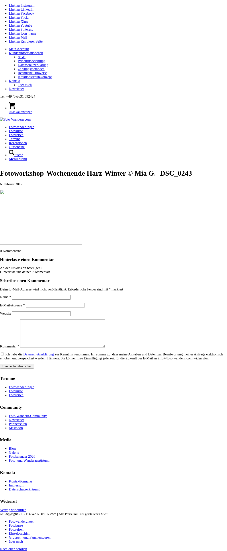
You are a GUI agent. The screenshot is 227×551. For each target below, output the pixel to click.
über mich (25, 85)
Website (5, 313)
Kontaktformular (20, 481)
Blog (12, 448)
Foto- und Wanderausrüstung (29, 460)
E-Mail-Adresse (12, 305)
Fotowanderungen (21, 387)
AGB (21, 57)
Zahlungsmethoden (31, 69)
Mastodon (16, 428)
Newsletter (16, 89)
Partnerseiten (18, 424)
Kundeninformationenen (26, 53)
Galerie (14, 452)
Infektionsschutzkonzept (35, 77)
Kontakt (14, 81)
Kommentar (9, 346)
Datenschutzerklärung (33, 65)
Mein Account (19, 49)
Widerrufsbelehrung (31, 61)
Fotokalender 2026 (22, 456)
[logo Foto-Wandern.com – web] (15, 119)
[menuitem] (118, 49)
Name (5, 297)
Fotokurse (16, 391)
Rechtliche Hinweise (32, 73)
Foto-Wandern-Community (28, 416)
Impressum (16, 485)
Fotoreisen (16, 395)
